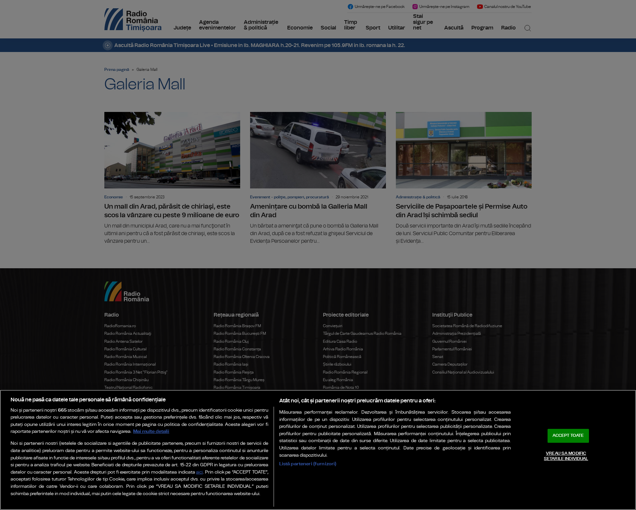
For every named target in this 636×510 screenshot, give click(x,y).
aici (199, 472)
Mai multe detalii (151, 431)
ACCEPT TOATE (568, 436)
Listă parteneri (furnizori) (308, 463)
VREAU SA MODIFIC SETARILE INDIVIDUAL (566, 456)
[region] (318, 450)
